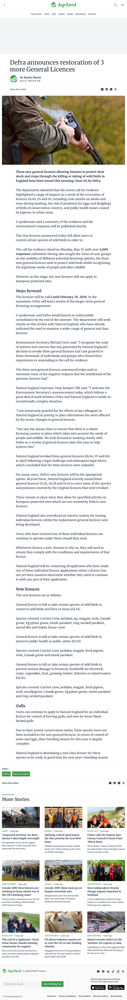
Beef (54, 14)
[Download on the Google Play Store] (116, 987)
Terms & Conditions (67, 996)
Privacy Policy (85, 996)
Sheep (70, 14)
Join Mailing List (53, 984)
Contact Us (51, 996)
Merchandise (116, 996)
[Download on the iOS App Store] (98, 987)
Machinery (80, 14)
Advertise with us (100, 996)
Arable (61, 14)
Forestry (92, 14)
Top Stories (36, 14)
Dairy (46, 14)
